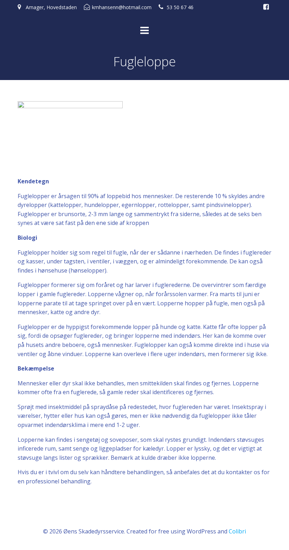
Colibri (237, 531)
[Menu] (144, 30)
